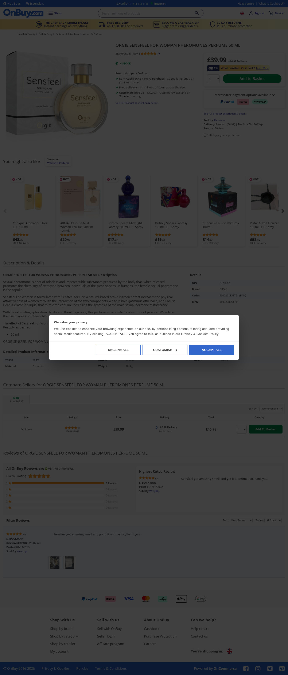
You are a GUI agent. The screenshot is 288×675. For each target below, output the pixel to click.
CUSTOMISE (162, 350)
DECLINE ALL (118, 350)
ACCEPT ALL (212, 350)
